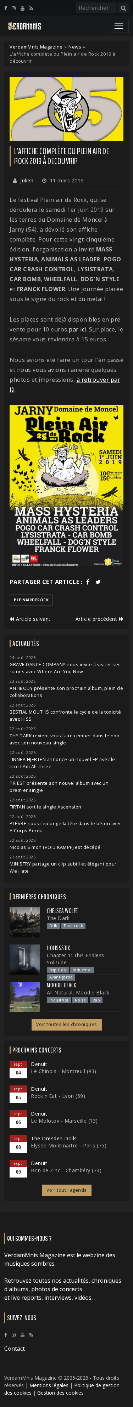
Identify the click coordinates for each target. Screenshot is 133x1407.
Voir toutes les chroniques (66, 1024)
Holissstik (58, 948)
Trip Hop (57, 970)
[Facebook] (5, 8)
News (74, 47)
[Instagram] (14, 8)
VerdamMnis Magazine (36, 47)
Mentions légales (48, 1385)
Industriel (82, 970)
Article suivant (33, 618)
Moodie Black (61, 985)
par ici (77, 329)
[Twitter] (98, 582)
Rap (96, 1000)
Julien (26, 180)
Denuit (39, 1064)
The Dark (58, 918)
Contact (14, 1348)
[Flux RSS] (31, 8)
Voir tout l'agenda (66, 1190)
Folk (53, 925)
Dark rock (73, 925)
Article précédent (97, 618)
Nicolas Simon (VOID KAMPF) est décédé (55, 847)
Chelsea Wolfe (62, 911)
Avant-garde (61, 977)
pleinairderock (31, 599)
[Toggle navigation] (119, 26)
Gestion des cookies (60, 1392)
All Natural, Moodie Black (78, 992)
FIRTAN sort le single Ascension (46, 807)
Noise (80, 1000)
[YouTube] (22, 8)
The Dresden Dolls (54, 1138)
